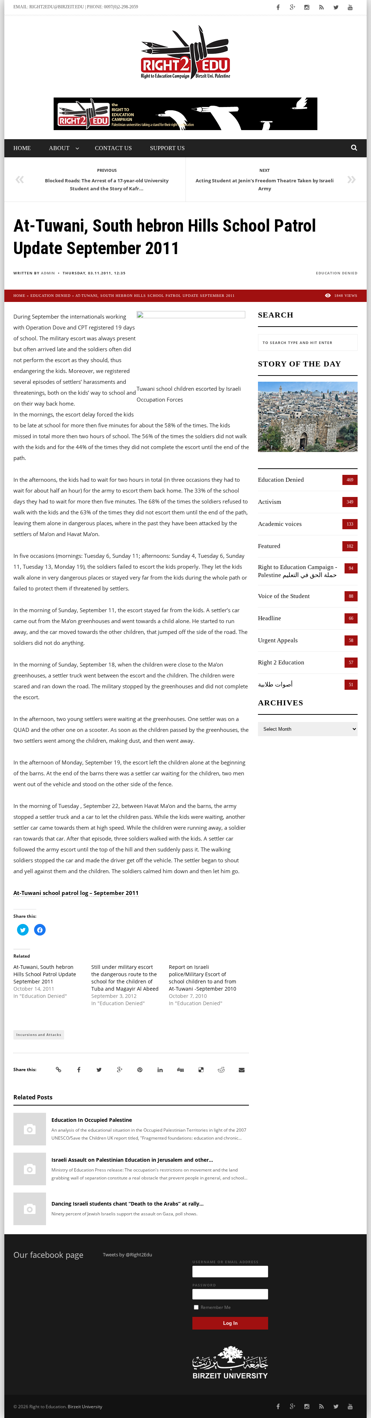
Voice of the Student (284, 596)
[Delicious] (201, 1069)
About (59, 148)
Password (204, 1285)
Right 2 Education (281, 662)
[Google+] (119, 1069)
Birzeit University (85, 1407)
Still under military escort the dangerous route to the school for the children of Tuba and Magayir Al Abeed (125, 977)
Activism (269, 501)
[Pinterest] (140, 1069)
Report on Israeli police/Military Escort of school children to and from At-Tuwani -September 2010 (202, 977)
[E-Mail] (241, 1069)
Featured (269, 546)
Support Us (167, 148)
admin (48, 272)
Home (22, 148)
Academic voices (280, 524)
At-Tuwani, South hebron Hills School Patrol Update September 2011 (44, 974)
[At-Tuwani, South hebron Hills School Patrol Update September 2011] (191, 346)
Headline (269, 618)
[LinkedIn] (160, 1069)
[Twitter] (99, 1069)
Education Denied (337, 272)
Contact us (113, 148)
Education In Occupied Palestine (91, 1119)
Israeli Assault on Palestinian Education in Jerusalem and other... (132, 1159)
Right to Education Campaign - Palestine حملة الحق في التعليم (297, 571)
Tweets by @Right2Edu (127, 1254)
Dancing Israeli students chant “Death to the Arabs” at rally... (127, 1203)
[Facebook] (79, 1069)
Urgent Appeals (278, 640)
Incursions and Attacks (38, 1034)
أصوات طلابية (275, 684)
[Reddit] (221, 1069)
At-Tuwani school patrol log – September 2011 (76, 892)
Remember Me (215, 1307)
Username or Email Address (225, 1261)
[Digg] (180, 1069)
